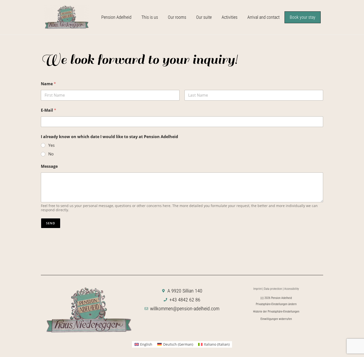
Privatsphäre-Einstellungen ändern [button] (276, 304)
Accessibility (291, 289)
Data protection (273, 289)
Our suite (204, 17)
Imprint (257, 289)
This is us (149, 17)
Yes (51, 145)
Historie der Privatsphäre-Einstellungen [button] (276, 311)
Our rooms (177, 17)
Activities (229, 17)
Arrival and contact (263, 17)
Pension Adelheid (116, 17)
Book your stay (302, 17)
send (50, 223)
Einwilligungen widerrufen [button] (276, 319)
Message (49, 166)
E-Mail (48, 110)
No (51, 154)
